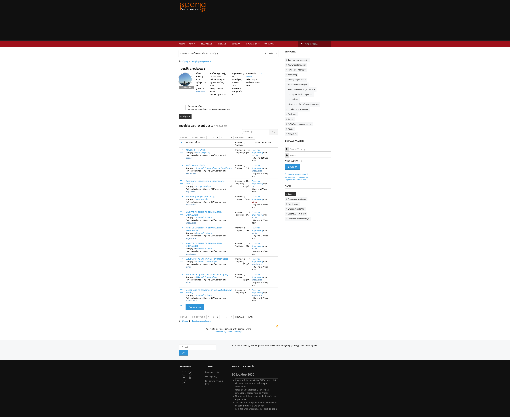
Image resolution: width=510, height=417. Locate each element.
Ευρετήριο (184, 53)
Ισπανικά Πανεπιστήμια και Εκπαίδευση (214, 168)
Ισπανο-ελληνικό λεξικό (297, 85)
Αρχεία (290, 129)
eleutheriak (191, 173)
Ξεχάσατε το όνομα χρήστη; (296, 177)
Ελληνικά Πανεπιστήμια (206, 261)
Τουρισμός (269, 44)
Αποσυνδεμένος (186, 87)
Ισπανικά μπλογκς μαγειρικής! (201, 196)
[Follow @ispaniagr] (190, 373)
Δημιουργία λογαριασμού (295, 174)
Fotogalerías (293, 204)
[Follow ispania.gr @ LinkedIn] (184, 377)
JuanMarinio (191, 301)
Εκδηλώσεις (206, 44)
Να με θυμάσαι (292, 161)
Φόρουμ (291, 194)
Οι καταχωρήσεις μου (297, 214)
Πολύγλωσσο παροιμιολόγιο (299, 124)
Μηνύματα (185, 116)
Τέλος (251, 137)
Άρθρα (192, 44)
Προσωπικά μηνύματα (297, 199)
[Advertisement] (281, 20)
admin (254, 202)
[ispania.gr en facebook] (184, 373)
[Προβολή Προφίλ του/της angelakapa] (185, 79)
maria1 (255, 217)
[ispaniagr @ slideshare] (184, 382)
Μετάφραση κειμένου (297, 80)
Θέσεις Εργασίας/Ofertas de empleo (303, 104)
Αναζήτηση (215, 53)
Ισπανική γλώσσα (204, 217)
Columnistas (293, 99)
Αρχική (182, 44)
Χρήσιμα (236, 44)
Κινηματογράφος (204, 186)
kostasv (189, 158)
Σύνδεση (292, 167)
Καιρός (291, 119)
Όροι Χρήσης (211, 376)
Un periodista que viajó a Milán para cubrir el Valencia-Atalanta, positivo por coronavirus (256, 383)
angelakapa (257, 171)
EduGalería (251, 44)
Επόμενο (239, 137)
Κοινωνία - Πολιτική (196, 150)
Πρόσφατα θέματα (199, 53)
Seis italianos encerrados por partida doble (256, 409)
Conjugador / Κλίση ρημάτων (300, 94)
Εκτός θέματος (203, 152)
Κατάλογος (292, 75)
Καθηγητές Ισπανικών (297, 65)
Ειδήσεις (222, 44)
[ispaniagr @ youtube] (190, 377)
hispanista (190, 192)
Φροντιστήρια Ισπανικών (298, 60)
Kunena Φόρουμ (234, 332)
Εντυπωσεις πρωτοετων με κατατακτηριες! (207, 259)
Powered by (220, 332)
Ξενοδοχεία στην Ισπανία (298, 109)
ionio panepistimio (195, 165)
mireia (188, 267)
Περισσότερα (195, 307)
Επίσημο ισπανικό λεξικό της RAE (301, 89)
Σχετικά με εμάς (212, 372)
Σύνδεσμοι (292, 114)
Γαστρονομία (202, 199)
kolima (255, 155)
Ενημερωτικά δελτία (296, 209)
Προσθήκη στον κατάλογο (298, 219)
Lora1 (254, 186)
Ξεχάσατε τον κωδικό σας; (295, 180)
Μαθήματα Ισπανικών (296, 70)
